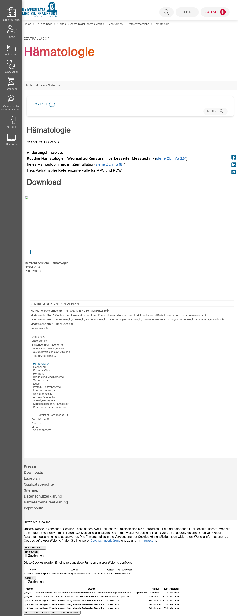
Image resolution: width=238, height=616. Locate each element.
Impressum (33, 508)
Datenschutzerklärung (43, 496)
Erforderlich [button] (31, 551)
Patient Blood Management (48, 348)
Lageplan (32, 478)
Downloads (33, 472)
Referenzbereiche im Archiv (49, 407)
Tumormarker (41, 380)
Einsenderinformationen (46, 344)
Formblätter (39, 419)
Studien (36, 423)
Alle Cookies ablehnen (37, 612)
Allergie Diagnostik (44, 397)
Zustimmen (36, 556)
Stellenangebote (41, 430)
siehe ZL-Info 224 (171, 158)
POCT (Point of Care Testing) (48, 415)
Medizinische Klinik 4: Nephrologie (50, 324)
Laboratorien (39, 340)
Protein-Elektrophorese (47, 387)
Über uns (37, 337)
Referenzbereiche (138, 24)
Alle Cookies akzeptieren (65, 612)
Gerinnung (39, 367)
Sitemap (31, 490)
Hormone (38, 373)
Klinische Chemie (43, 370)
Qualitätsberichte (39, 484)
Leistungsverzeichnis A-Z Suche (51, 352)
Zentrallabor (116, 24)
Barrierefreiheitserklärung (46, 502)
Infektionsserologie (44, 390)
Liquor (37, 383)
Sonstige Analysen (44, 400)
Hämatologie (41, 363)
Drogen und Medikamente (48, 377)
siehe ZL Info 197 (109, 164)
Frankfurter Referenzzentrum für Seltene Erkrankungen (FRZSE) (68, 310)
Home (27, 24)
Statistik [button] (29, 577)
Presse (30, 466)
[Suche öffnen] (166, 12)
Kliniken (61, 24)
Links (35, 426)
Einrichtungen (44, 24)
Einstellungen (32, 547)
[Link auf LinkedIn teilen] (234, 165)
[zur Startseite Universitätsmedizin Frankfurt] (130, 9)
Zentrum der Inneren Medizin (87, 24)
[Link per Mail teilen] (234, 172)
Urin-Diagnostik (42, 393)
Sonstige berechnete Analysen (51, 403)
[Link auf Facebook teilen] (234, 157)
